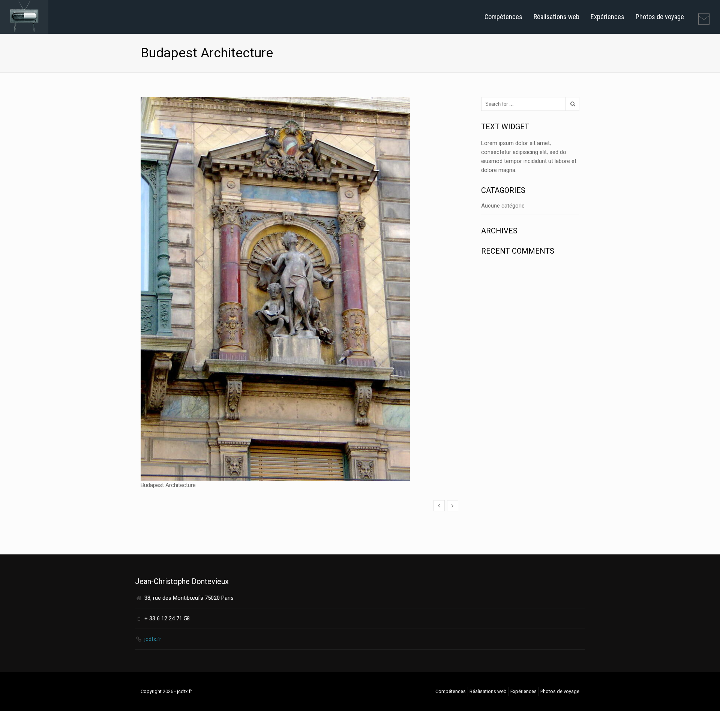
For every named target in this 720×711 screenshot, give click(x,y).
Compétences (503, 17)
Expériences (607, 17)
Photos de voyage (660, 17)
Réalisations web (556, 17)
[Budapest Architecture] (439, 505)
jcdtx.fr (152, 639)
